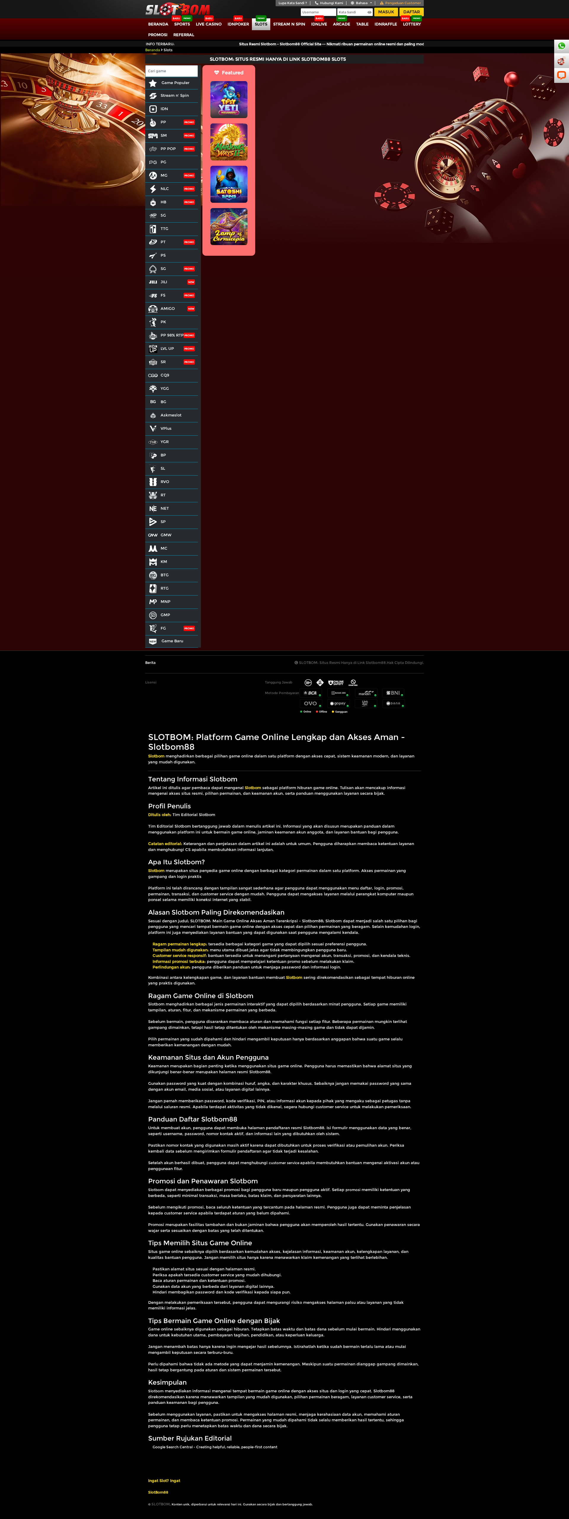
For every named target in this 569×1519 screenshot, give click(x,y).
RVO (165, 481)
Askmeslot (171, 415)
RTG (165, 588)
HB (163, 201)
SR (163, 361)
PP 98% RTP (172, 335)
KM (164, 561)
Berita (150, 662)
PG (163, 162)
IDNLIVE (319, 24)
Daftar (411, 12)
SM (164, 135)
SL (163, 468)
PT (163, 241)
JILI (164, 281)
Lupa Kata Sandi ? (293, 3)
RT (163, 495)
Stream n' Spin (175, 95)
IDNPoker (238, 24)
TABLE (362, 24)
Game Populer (174, 82)
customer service (284, 1163)
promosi (353, 1189)
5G (163, 215)
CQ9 (165, 375)
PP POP (168, 148)
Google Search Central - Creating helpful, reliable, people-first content (215, 1447)
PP (163, 122)
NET (165, 508)
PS (163, 255)
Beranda (158, 24)
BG (163, 401)
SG (163, 268)
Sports (182, 24)
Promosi (157, 34)
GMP (165, 614)
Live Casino (209, 24)
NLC (165, 188)
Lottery (412, 24)
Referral (183, 34)
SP (163, 521)
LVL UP (167, 348)
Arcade (341, 24)
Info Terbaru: (160, 44)
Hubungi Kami (331, 3)
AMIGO (168, 308)
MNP (165, 601)
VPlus (166, 428)
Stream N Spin (289, 24)
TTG (164, 228)
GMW (166, 534)
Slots (261, 24)
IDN (164, 108)
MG (164, 175)
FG (163, 628)
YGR (165, 441)
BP (163, 455)
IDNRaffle (386, 24)
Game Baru (171, 640)
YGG (165, 388)
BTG (165, 574)
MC (164, 548)
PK (163, 321)
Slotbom (156, 1189)
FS (163, 295)
